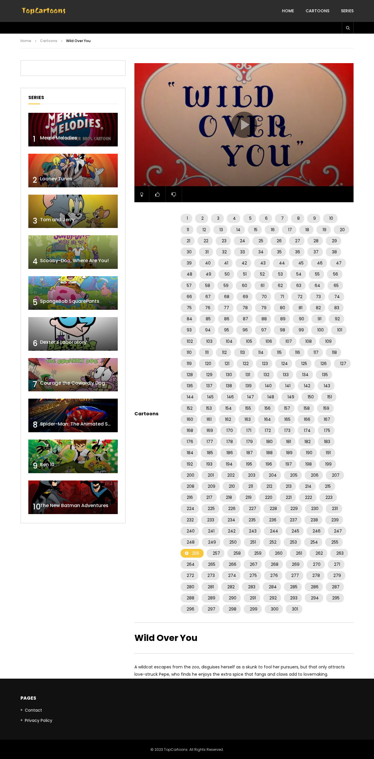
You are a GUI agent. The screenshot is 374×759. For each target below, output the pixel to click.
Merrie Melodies (58, 137)
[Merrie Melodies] (73, 129)
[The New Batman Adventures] (73, 497)
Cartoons (317, 11)
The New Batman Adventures (74, 505)
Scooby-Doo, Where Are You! (74, 260)
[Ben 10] (73, 456)
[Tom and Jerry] (73, 211)
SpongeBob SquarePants (69, 301)
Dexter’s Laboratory (63, 342)
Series (347, 11)
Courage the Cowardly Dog (72, 383)
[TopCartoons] (43, 11)
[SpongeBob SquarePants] (73, 293)
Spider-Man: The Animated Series (79, 424)
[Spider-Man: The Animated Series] (73, 415)
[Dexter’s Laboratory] (73, 334)
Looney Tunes (56, 178)
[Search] (348, 28)
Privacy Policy (38, 720)
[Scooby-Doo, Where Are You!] (73, 252)
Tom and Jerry (57, 219)
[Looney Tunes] (73, 170)
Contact (33, 710)
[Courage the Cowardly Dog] (73, 375)
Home (288, 11)
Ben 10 (47, 464)
